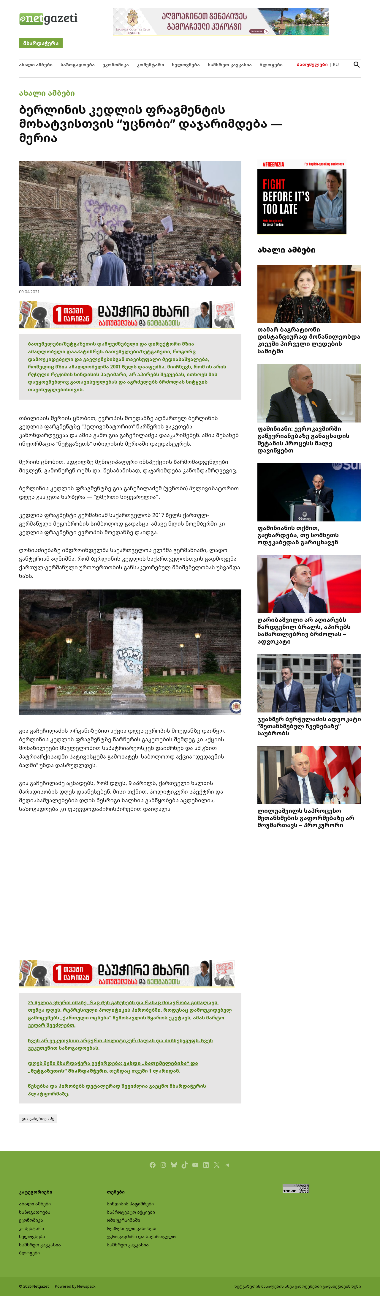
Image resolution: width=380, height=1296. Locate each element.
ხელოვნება (186, 64)
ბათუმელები (312, 64)
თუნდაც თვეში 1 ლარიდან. (144, 1071)
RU (336, 64)
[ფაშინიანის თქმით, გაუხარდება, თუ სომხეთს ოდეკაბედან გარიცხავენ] (309, 492)
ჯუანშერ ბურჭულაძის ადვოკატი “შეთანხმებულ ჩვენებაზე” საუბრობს (309, 726)
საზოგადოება (78, 64)
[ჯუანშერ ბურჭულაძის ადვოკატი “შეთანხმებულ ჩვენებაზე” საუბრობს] (309, 683)
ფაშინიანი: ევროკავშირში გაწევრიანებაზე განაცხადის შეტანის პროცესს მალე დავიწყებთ (303, 439)
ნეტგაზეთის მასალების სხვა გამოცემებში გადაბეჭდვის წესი (298, 1286)
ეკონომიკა (115, 64)
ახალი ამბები (36, 64)
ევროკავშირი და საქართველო (141, 1236)
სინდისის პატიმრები (130, 1204)
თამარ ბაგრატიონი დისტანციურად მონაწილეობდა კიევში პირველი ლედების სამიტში (308, 340)
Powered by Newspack (75, 1286)
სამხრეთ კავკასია (230, 64)
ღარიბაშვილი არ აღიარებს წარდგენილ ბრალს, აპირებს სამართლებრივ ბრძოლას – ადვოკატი (304, 630)
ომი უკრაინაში (123, 1220)
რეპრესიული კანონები (132, 1228)
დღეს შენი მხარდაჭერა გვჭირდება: (75, 1063)
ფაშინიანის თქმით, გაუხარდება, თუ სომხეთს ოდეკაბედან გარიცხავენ (298, 535)
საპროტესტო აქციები (131, 1212)
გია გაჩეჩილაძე (38, 1118)
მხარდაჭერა (40, 43)
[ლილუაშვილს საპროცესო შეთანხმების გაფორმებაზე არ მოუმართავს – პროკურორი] (309, 775)
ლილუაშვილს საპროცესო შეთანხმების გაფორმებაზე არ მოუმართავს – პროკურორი (305, 817)
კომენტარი (150, 64)
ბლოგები (271, 64)
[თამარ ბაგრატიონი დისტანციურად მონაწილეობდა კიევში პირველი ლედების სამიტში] (309, 294)
